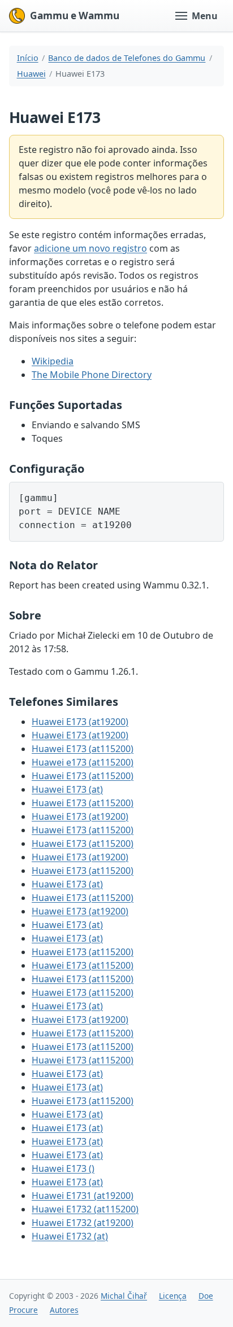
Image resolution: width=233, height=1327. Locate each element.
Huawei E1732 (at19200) (82, 1222)
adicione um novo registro (90, 248)
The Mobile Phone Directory (92, 374)
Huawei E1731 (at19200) (82, 1195)
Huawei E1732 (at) (70, 1236)
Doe (206, 1295)
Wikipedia (53, 361)
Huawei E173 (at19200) (80, 721)
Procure (23, 1309)
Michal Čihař (124, 1295)
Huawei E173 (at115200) (82, 748)
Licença (173, 1295)
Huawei (31, 73)
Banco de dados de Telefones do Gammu (126, 57)
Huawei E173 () (63, 1168)
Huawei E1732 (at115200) (85, 1209)
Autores (64, 1309)
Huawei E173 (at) (67, 789)
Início (27, 57)
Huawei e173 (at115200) (82, 762)
